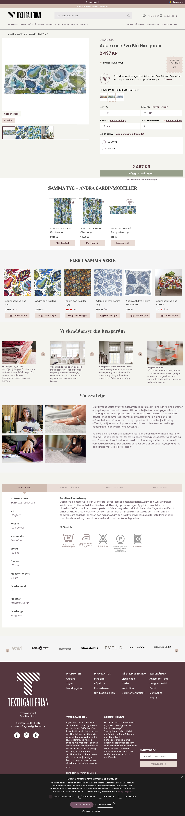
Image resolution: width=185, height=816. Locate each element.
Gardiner (71, 678)
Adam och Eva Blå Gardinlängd (60, 230)
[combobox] (93, 15)
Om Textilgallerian (104, 693)
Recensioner (160, 487)
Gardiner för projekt (133, 693)
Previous (6, 286)
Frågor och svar (115, 487)
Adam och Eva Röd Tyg (15, 302)
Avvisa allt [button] (105, 804)
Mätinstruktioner (69, 487)
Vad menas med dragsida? (130, 134)
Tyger (69, 683)
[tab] (24, 488)
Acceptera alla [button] (81, 804)
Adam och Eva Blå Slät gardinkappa (121, 230)
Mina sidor (153, 16)
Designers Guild (158, 683)
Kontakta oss (101, 688)
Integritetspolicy (125, 791)
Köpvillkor (99, 683)
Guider (125, 683)
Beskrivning (24, 487)
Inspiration (128, 688)
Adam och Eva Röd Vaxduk (166, 302)
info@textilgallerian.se (32, 726)
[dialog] (92, 795)
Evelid (152, 688)
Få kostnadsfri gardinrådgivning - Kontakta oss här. (92, 6)
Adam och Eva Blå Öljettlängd (90, 230)
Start (11, 33)
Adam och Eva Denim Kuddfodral (138, 302)
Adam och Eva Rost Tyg (76, 302)
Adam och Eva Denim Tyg (108, 302)
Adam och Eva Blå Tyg (45, 302)
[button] (8, 81)
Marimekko (155, 693)
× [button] (182, 777)
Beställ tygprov (174, 61)
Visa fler (154, 697)
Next (178, 282)
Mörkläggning (74, 688)
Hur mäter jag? (160, 106)
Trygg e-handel (92, 2)
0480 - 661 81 (33, 723)
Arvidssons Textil (158, 678)
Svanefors (107, 40)
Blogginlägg (128, 678)
